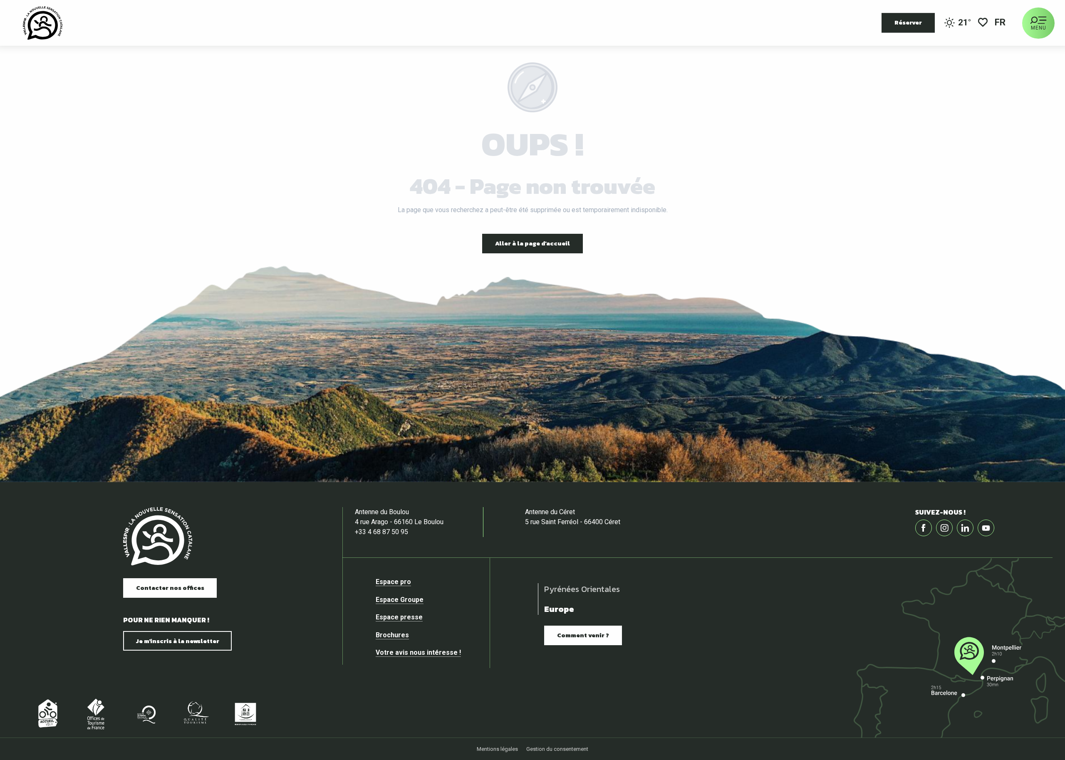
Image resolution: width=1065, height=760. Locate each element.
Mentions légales (497, 749)
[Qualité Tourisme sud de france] (145, 714)
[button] (1001, 23)
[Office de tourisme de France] (95, 714)
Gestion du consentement (557, 749)
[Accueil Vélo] (46, 714)
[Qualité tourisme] (195, 714)
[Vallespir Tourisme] (42, 23)
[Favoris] (983, 23)
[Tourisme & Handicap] (245, 714)
